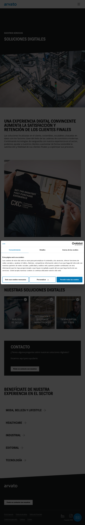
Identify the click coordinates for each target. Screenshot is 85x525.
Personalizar (41, 279)
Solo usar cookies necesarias (15, 279)
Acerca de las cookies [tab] (70, 250)
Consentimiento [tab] (15, 250)
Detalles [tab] (43, 250)
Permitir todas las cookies (69, 279)
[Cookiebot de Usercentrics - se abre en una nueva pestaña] (73, 243)
